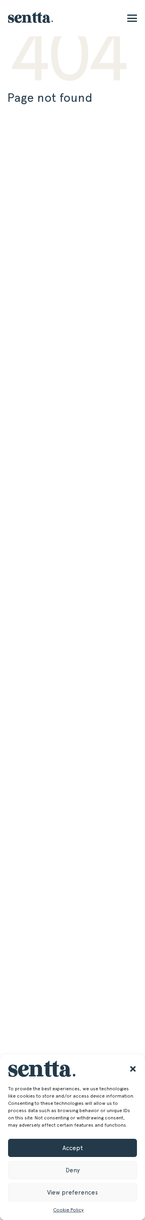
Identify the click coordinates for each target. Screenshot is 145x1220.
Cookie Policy (68, 1210)
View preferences (72, 1192)
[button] (133, 1069)
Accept (72, 1148)
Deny (73, 1170)
